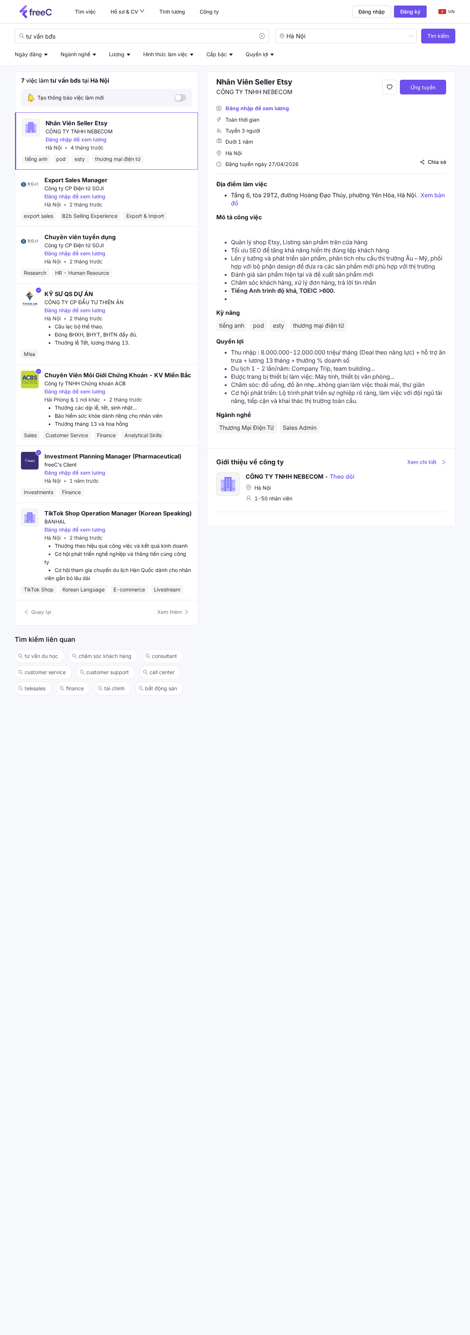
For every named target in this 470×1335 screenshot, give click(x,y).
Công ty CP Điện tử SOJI (74, 188)
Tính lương (172, 11)
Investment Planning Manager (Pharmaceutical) (112, 456)
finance (75, 688)
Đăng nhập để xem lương (76, 139)
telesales (35, 688)
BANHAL (55, 521)
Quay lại (41, 612)
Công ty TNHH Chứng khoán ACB (85, 383)
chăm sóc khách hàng (105, 656)
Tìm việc (85, 11)
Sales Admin (300, 427)
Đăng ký (410, 11)
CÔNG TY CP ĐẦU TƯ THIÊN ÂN (84, 302)
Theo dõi (339, 476)
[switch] (180, 97)
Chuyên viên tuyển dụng (80, 237)
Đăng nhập (371, 11)
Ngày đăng (28, 54)
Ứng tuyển (423, 87)
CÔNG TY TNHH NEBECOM (79, 131)
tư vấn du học (41, 656)
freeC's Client (60, 464)
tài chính (114, 688)
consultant (164, 656)
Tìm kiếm (438, 36)
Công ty (209, 11)
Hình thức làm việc (165, 54)
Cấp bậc (216, 54)
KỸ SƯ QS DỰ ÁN (68, 294)
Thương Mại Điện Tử (246, 427)
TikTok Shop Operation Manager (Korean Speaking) (118, 513)
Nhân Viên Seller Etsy (77, 123)
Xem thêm (169, 612)
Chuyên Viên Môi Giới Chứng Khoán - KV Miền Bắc (117, 375)
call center (161, 672)
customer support (107, 672)
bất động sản (161, 688)
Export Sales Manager (76, 180)
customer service (45, 672)
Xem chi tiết (422, 462)
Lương (116, 54)
